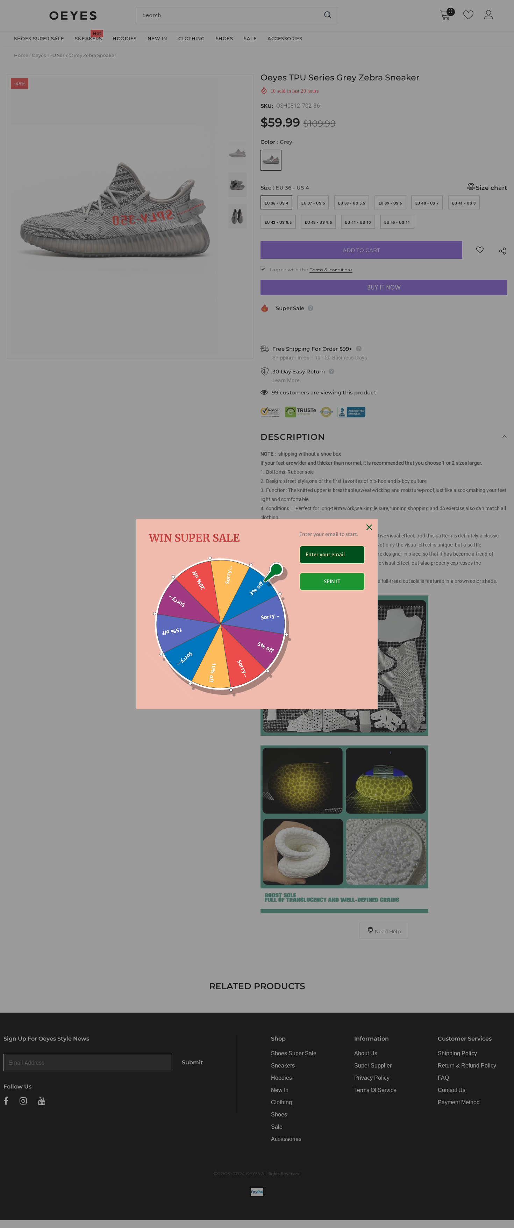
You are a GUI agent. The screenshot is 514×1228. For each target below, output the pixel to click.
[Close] (369, 527)
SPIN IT (332, 581)
